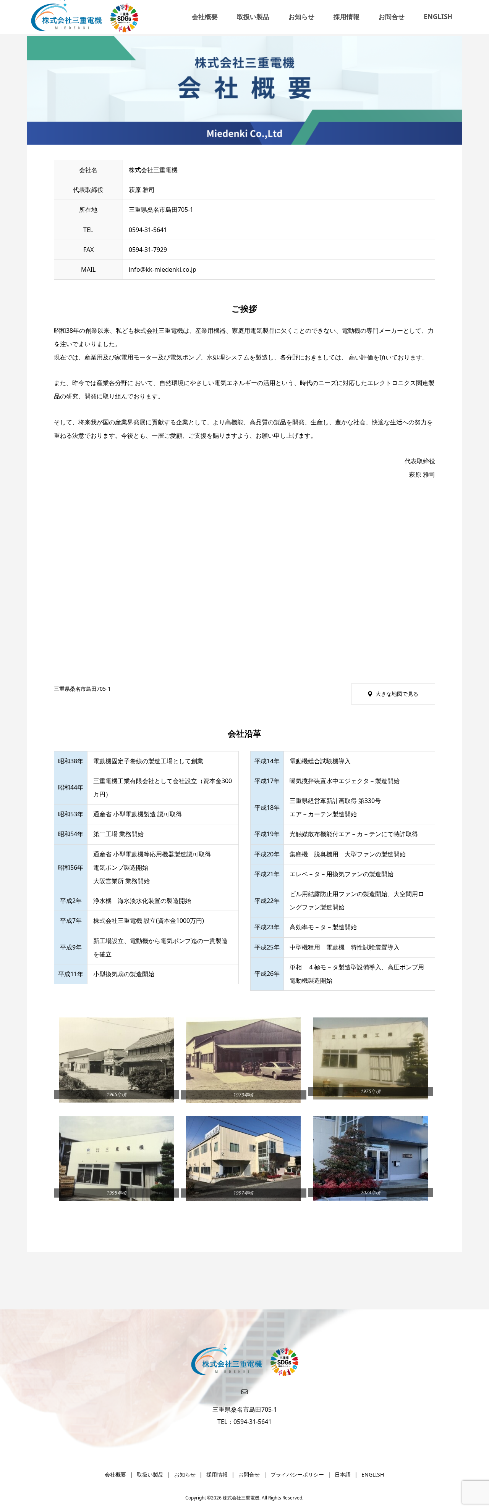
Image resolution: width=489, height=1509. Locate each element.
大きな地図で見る (397, 693)
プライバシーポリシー (297, 1474)
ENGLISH (438, 16)
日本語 (343, 1474)
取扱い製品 (253, 16)
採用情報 (346, 16)
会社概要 (205, 16)
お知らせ (301, 16)
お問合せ (392, 16)
